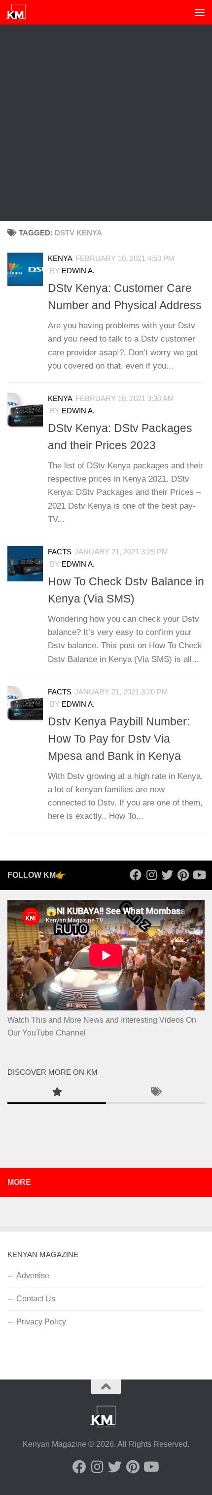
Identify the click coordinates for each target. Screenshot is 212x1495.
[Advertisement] (106, 110)
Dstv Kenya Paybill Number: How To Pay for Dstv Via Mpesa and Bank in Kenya (119, 738)
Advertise (32, 1275)
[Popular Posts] (56, 1093)
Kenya (60, 258)
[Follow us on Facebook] (135, 875)
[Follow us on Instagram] (151, 875)
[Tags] (155, 1093)
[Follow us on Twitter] (167, 875)
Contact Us (35, 1298)
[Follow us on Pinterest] (183, 875)
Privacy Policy (41, 1322)
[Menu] (199, 12)
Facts (59, 552)
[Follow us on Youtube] (199, 875)
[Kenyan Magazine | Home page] (19, 12)
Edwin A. (78, 271)
